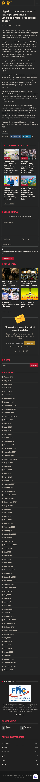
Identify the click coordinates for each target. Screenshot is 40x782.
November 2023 (10, 495)
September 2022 (10, 545)
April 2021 (7, 606)
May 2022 (7, 559)
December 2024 (10, 448)
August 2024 (9, 463)
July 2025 (7, 423)
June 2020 (8, 641)
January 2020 (9, 659)
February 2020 (9, 656)
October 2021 (9, 584)
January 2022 (9, 573)
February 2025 (9, 441)
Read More (20, 715)
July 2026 (7, 381)
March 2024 (8, 481)
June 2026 (8, 384)
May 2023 (7, 516)
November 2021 (9, 581)
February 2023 (9, 527)
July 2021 (7, 595)
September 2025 (10, 416)
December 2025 (10, 406)
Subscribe (29, 343)
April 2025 (8, 434)
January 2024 (9, 488)
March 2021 (8, 609)
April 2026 (8, 391)
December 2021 (10, 577)
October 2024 (9, 456)
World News (5, 752)
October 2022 (9, 541)
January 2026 (9, 402)
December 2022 (10, 534)
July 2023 (7, 509)
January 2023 (9, 531)
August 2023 (9, 506)
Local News (5, 743)
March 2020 (8, 652)
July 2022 (7, 552)
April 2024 (8, 477)
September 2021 (10, 588)
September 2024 (10, 459)
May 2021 (7, 602)
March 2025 (8, 438)
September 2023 (10, 502)
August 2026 (9, 377)
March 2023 (8, 523)
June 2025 (8, 427)
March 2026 (8, 395)
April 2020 (8, 648)
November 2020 (10, 623)
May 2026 (7, 388)
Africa (3, 760)
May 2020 (7, 645)
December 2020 (10, 620)
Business (7, 158)
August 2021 (8, 591)
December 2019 (10, 663)
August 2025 (9, 420)
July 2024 (7, 466)
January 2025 (9, 445)
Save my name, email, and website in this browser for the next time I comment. (20, 253)
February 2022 (9, 570)
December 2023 (10, 491)
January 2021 (9, 616)
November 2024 (10, 452)
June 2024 (8, 470)
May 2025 (7, 431)
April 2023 (8, 520)
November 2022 (10, 538)
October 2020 (9, 627)
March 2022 (8, 566)
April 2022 (8, 563)
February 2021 (9, 613)
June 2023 (8, 513)
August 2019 (8, 670)
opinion (4, 764)
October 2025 (9, 413)
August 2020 (9, 634)
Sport (3, 756)
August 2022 (9, 548)
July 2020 (7, 638)
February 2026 (9, 398)
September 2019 (10, 666)
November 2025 (10, 409)
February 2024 (9, 484)
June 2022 (8, 556)
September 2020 (10, 631)
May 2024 (7, 473)
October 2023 (9, 498)
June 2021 (7, 598)
